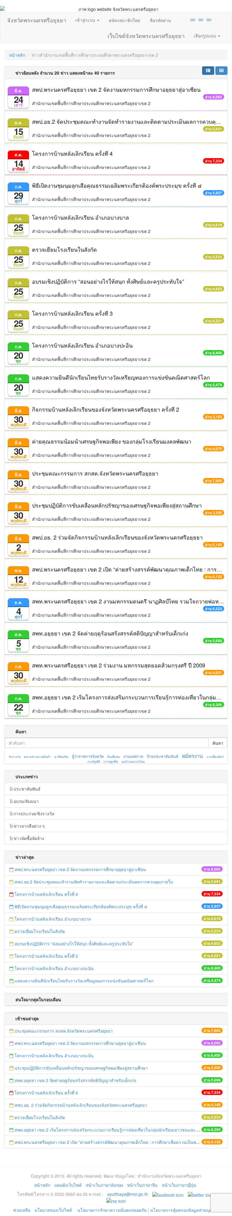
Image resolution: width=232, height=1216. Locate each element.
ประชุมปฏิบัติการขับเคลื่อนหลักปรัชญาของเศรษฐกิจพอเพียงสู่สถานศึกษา (117, 505)
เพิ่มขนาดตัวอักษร (187, 19)
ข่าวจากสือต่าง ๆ (29, 826)
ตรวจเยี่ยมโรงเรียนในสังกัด (64, 249)
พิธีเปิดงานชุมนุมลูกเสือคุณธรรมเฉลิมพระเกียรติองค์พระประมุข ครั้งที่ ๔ (117, 185)
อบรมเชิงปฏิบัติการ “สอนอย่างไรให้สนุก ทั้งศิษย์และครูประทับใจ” (108, 281)
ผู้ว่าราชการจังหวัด (88, 756)
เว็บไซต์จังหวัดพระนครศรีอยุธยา (146, 34)
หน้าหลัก (17, 55)
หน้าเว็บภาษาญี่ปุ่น (179, 1185)
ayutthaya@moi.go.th (127, 1194)
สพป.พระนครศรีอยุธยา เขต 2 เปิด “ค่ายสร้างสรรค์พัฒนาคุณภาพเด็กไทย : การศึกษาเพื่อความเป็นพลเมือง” (111, 1142)
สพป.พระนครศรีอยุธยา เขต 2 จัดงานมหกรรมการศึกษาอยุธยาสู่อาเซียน (116, 89)
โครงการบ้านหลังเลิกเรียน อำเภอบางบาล (80, 217)
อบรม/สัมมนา (26, 801)
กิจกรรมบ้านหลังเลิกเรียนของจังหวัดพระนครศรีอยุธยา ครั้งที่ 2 (105, 409)
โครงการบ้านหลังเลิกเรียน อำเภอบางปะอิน (82, 345)
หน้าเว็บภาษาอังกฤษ (104, 1185)
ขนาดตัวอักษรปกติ (181, 19)
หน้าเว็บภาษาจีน (142, 1185)
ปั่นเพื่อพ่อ (113, 757)
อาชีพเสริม (61, 757)
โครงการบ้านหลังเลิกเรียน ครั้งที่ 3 (72, 313)
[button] (208, 70)
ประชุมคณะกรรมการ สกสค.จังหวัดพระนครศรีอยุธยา (95, 473)
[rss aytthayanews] (116, 1200)
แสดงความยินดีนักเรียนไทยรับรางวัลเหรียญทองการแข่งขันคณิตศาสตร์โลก (121, 377)
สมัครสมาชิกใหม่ (124, 20)
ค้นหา (217, 743)
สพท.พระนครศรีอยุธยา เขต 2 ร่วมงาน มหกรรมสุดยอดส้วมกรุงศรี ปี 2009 (118, 665)
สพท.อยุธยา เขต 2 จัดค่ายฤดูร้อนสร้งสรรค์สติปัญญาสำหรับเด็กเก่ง (110, 633)
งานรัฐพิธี (93, 761)
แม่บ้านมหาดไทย (133, 761)
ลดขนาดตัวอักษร (175, 19)
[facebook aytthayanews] (168, 1194)
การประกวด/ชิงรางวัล (34, 813)
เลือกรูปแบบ (205, 36)
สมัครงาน (192, 755)
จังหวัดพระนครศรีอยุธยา (36, 18)
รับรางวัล (15, 757)
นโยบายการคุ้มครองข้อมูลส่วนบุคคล (184, 1210)
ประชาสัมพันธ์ (27, 789)
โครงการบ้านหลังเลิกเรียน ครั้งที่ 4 (72, 153)
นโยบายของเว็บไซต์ (53, 1210)
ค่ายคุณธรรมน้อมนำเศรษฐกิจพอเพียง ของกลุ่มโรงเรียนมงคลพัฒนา (111, 441)
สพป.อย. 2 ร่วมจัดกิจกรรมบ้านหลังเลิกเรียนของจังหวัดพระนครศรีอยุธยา (117, 537)
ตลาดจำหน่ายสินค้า (37, 757)
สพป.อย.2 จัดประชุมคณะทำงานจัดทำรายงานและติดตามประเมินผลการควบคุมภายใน (93, 882)
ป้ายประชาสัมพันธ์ (162, 756)
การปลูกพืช (110, 761)
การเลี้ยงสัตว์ (215, 757)
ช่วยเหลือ (21, 1210)
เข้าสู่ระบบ (85, 20)
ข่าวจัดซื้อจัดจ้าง (29, 838)
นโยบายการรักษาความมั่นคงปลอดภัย (112, 1210)
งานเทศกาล (133, 756)
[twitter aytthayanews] (200, 1194)
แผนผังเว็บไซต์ (68, 1185)
